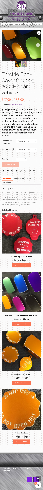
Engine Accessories (16, 104)
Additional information (22, 178)
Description (7, 178)
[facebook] (29, 479)
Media (23, 24)
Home (4, 24)
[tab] (7, 178)
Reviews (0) (7, 182)
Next (38, 45)
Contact (38, 24)
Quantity (5, 159)
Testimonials (30, 24)
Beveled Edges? (8, 149)
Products (17, 24)
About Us (10, 24)
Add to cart (11, 164)
